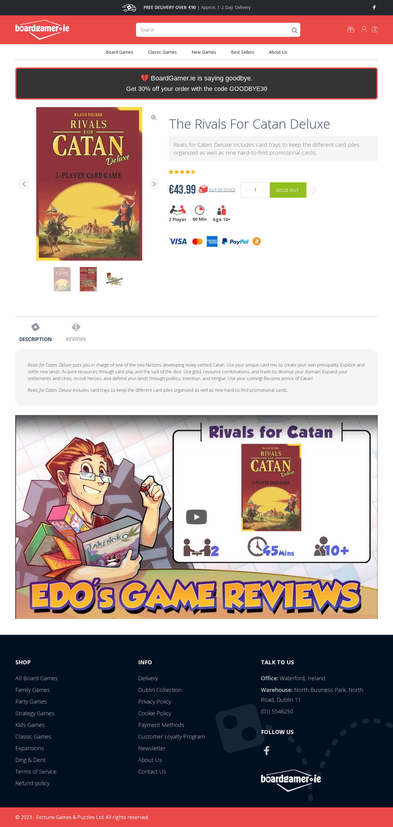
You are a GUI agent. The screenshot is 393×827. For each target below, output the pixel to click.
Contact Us (152, 771)
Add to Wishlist (312, 191)
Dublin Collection (159, 689)
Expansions (29, 748)
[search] (218, 30)
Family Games (32, 689)
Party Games (31, 701)
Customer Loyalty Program (171, 736)
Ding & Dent (30, 759)
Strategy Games (34, 713)
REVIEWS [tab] (76, 339)
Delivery (148, 678)
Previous (24, 184)
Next (154, 184)
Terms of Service (35, 771)
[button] (182, 172)
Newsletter (151, 748)
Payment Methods (161, 724)
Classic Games (33, 736)
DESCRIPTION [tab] (35, 339)
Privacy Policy (154, 701)
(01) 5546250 (277, 711)
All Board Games (36, 678)
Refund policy (32, 783)
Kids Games (30, 724)
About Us (150, 759)
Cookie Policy (154, 713)
